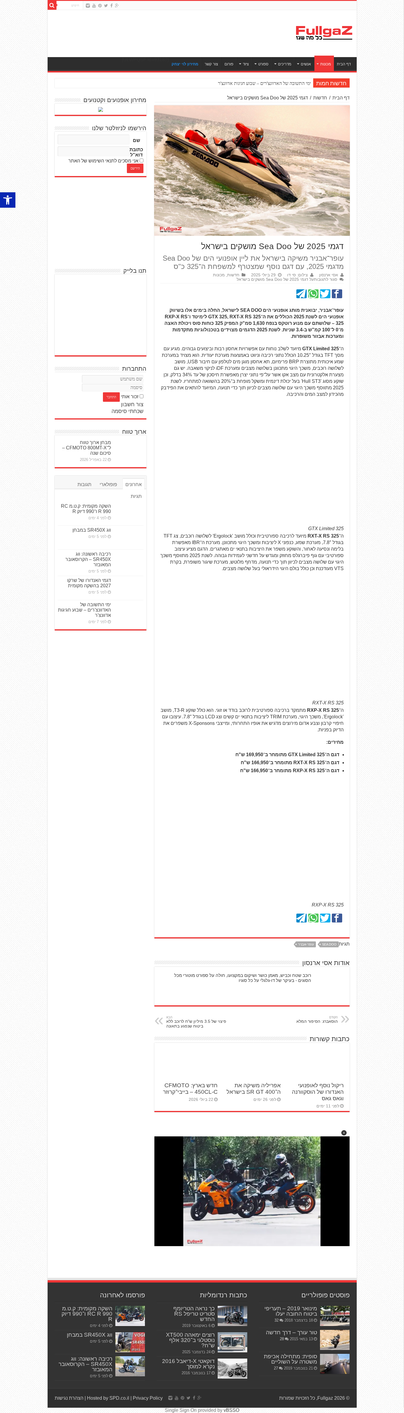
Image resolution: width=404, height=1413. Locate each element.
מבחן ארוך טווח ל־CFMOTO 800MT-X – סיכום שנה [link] (86, 448)
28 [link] (282, 1339)
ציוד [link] (246, 64)
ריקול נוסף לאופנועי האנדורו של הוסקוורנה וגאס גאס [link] (318, 1091)
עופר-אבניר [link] (306, 944)
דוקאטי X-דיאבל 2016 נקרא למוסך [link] (188, 1364)
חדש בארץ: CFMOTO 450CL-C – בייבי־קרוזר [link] (190, 1088)
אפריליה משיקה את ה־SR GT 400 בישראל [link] (254, 1088)
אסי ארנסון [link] (328, 275)
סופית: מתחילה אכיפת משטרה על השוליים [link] (290, 1359)
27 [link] (276, 1368)
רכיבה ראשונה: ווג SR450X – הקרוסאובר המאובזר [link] (88, 559)
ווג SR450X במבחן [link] (91, 530)
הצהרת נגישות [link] (69, 1398)
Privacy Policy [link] (148, 1398)
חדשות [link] (320, 97)
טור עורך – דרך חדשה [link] (291, 1332)
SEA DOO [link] (329, 944)
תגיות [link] (136, 496)
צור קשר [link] (211, 64)
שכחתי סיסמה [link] (127, 411)
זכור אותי (129, 396)
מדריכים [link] (284, 64)
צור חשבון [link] (132, 404)
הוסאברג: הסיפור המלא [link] (317, 1019)
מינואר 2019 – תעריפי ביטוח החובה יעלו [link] (290, 1311)
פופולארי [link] (108, 484)
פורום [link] (228, 64)
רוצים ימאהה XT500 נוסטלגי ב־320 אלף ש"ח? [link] (190, 1340)
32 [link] (276, 1320)
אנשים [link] (306, 64)
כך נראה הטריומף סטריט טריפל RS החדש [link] (194, 1313)
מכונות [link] (325, 64)
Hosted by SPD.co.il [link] (108, 1398)
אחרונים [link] (133, 484)
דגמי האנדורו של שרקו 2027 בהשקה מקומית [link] (89, 583)
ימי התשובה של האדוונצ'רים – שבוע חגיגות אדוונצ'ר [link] (84, 610)
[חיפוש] (52, 5)
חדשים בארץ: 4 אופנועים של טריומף (278, 83)
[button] (344, 1132)
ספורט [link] (263, 64)
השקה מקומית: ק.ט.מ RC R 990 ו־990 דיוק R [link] (86, 509)
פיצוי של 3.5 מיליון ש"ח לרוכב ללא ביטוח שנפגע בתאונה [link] (196, 1021)
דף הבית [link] (344, 64)
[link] (7, 200)
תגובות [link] (84, 484)
